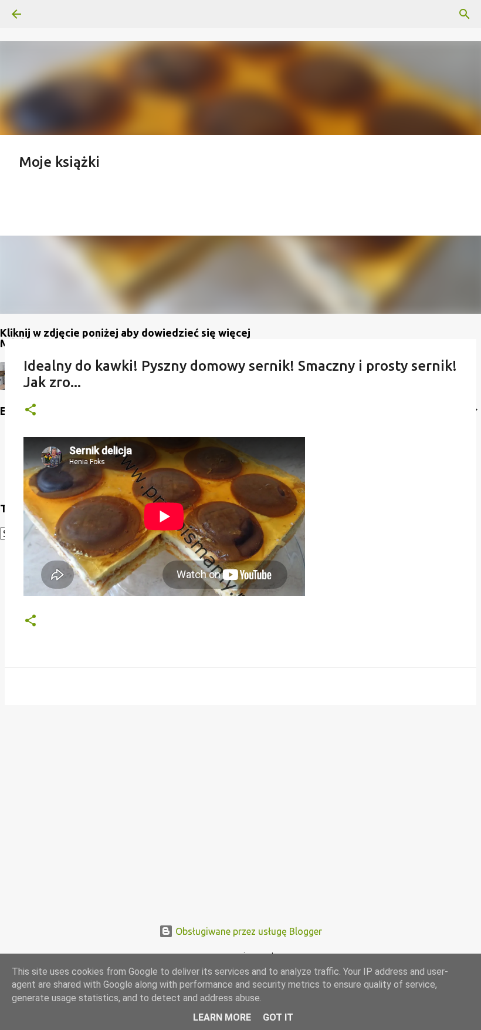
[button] (30, 410)
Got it (278, 1017)
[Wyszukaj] (49, 14)
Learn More (222, 1017)
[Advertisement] (240, 805)
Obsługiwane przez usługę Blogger (247, 931)
